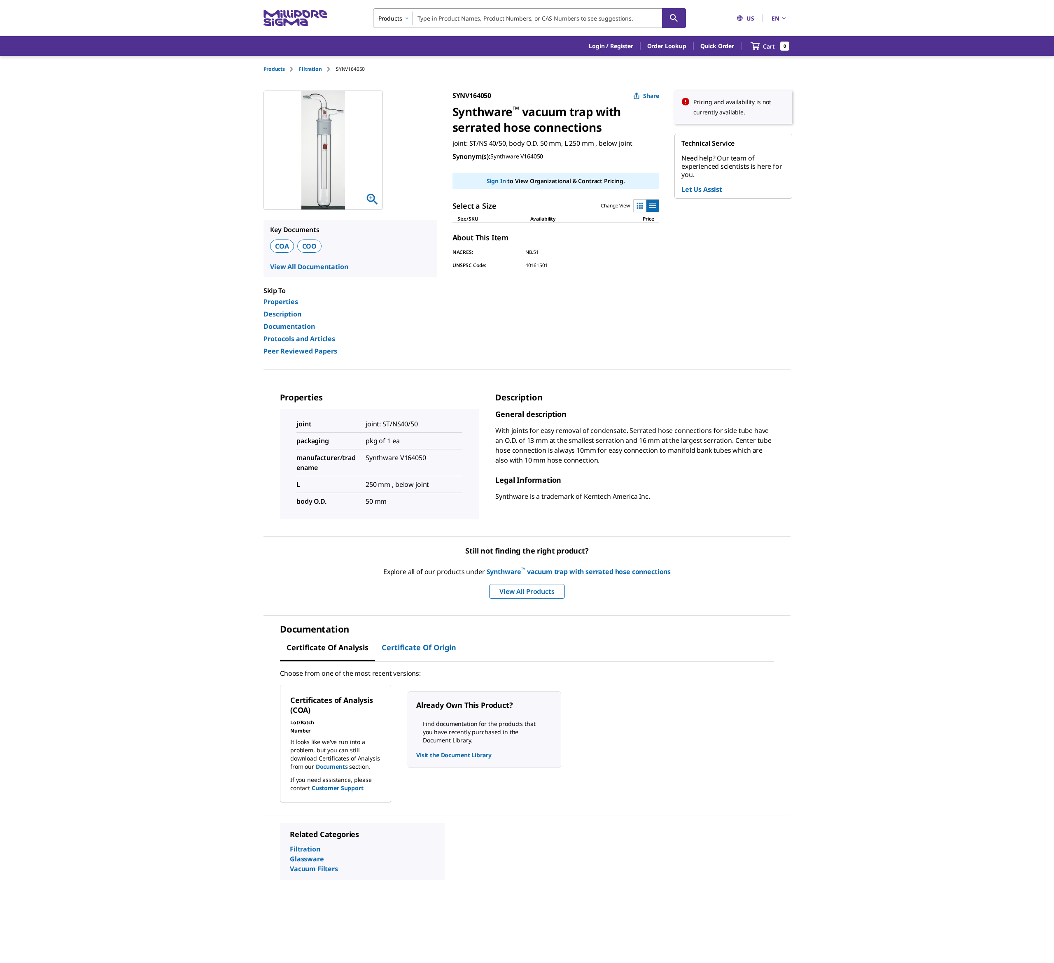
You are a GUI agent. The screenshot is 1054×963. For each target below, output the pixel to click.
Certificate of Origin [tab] (419, 647)
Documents (332, 766)
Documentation (289, 326)
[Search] (674, 18)
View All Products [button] (526, 591)
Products (274, 68)
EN (775, 18)
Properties (281, 301)
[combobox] (529, 18)
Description (282, 314)
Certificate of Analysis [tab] (327, 647)
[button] (611, 46)
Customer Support (338, 788)
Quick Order (717, 46)
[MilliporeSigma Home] (295, 18)
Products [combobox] (390, 18)
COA (282, 246)
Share (651, 96)
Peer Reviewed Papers (300, 351)
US (750, 18)
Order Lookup (666, 46)
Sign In (496, 181)
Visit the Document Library (453, 755)
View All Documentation (309, 267)
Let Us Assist (701, 189)
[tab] (281, 69)
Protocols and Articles (299, 338)
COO (309, 246)
